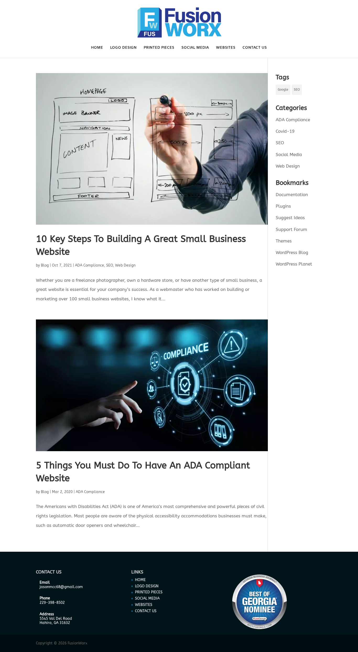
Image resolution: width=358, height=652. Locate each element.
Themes (284, 241)
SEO (109, 265)
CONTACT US (254, 48)
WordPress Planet (294, 264)
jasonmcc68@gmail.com (61, 587)
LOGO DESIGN (123, 48)
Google (283, 89)
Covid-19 (285, 131)
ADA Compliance (89, 265)
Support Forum (291, 229)
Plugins (283, 206)
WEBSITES (225, 48)
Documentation (292, 194)
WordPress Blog (292, 252)
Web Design (125, 265)
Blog (45, 265)
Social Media (289, 154)
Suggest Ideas (290, 217)
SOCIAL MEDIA (195, 48)
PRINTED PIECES (159, 48)
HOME (97, 48)
